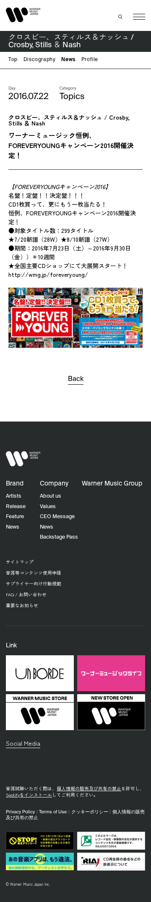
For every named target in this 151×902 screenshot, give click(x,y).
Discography (39, 59)
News (68, 59)
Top (13, 59)
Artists (13, 496)
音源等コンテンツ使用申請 (33, 573)
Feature (15, 516)
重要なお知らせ (22, 605)
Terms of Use (53, 812)
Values (48, 506)
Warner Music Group (112, 483)
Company (54, 483)
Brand (14, 483)
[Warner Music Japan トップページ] (23, 15)
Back (75, 379)
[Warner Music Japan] (23, 458)
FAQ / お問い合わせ (26, 594)
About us (50, 496)
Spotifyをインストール (29, 795)
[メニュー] (139, 17)
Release (16, 506)
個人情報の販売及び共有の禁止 (89, 788)
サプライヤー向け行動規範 (33, 583)
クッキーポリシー (89, 812)
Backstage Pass (59, 537)
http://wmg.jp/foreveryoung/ (48, 274)
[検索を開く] (121, 16)
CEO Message (57, 516)
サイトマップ (20, 562)
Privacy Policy (20, 812)
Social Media (23, 742)
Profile (89, 59)
